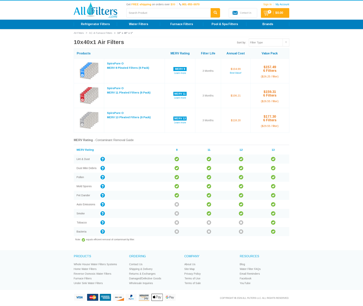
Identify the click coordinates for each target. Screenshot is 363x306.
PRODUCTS (82, 256)
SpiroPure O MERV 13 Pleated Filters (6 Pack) (129, 115)
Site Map (189, 268)
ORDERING (137, 256)
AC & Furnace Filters (100, 33)
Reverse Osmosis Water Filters (92, 273)
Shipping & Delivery (141, 268)
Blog (242, 264)
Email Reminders (250, 273)
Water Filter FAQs (250, 268)
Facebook (245, 278)
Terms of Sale (192, 283)
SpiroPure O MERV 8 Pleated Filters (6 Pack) (128, 65)
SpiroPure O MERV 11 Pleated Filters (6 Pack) (128, 90)
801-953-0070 (190, 4)
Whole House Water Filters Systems (95, 264)
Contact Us (136, 264)
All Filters (79, 33)
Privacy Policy (192, 273)
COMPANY (191, 256)
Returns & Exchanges (142, 273)
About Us (189, 264)
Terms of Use (192, 278)
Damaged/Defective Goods (145, 278)
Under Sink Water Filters (88, 283)
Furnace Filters (83, 278)
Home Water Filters (85, 268)
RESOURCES (249, 256)
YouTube (245, 283)
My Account (282, 4)
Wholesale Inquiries (141, 283)
